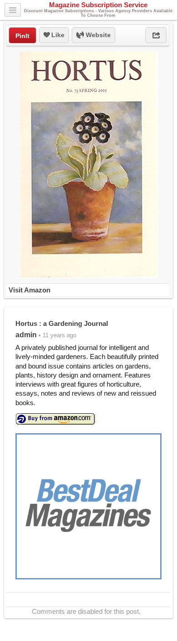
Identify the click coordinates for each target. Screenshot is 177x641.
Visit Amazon (29, 290)
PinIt (22, 35)
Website (97, 34)
